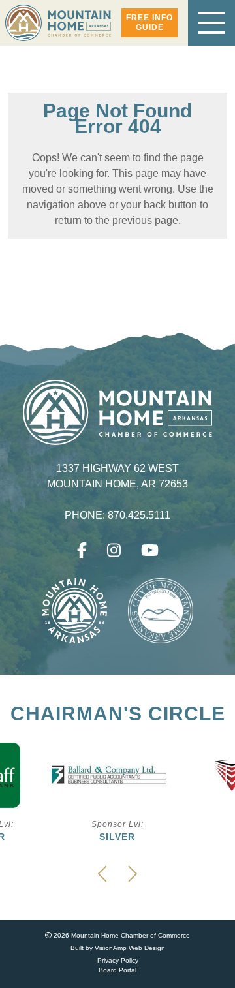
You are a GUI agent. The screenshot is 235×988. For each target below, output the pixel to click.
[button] (149, 22)
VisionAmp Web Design (130, 947)
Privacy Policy (117, 960)
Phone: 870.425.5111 (117, 515)
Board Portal (117, 970)
